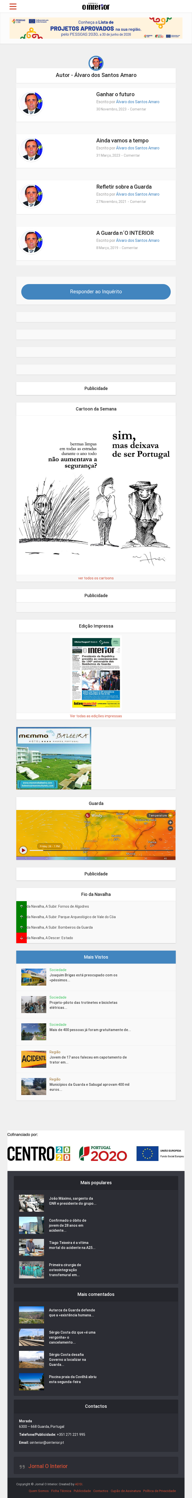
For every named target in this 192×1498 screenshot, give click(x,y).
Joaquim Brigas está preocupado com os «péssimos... (84, 977)
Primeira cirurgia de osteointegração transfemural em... (65, 1270)
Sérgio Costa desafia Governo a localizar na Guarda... (67, 1360)
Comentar (138, 109)
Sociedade (58, 970)
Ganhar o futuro (115, 94)
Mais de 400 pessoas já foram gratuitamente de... (90, 1030)
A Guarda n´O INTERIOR (125, 233)
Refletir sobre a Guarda (124, 187)
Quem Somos (39, 1491)
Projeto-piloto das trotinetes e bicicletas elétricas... (84, 1005)
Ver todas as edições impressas (96, 716)
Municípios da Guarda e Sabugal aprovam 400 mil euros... (90, 1087)
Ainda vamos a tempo (122, 140)
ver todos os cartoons (96, 578)
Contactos (100, 1491)
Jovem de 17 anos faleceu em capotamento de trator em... (88, 1059)
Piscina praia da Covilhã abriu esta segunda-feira (72, 1379)
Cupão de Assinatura (126, 1491)
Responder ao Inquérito (96, 292)
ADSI (78, 1484)
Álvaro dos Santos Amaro (138, 101)
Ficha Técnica (61, 1491)
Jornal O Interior (48, 1466)
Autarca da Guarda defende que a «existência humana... (72, 1312)
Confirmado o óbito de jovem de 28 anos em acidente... (67, 1225)
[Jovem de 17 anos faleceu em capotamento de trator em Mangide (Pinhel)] (35, 1059)
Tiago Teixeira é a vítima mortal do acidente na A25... (72, 1245)
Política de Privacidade (159, 1491)
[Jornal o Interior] (96, 6)
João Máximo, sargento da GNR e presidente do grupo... (72, 1200)
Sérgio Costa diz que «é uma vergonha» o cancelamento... (72, 1337)
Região (55, 1052)
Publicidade (82, 1491)
